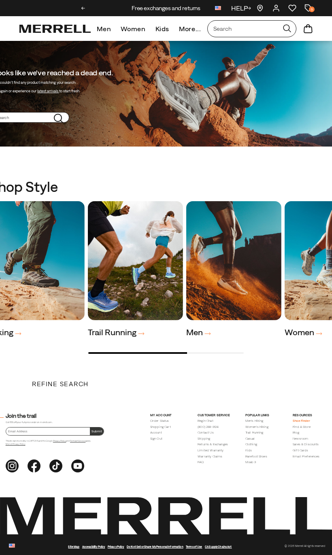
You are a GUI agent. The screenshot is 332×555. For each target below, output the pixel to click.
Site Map (73, 546)
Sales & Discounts (306, 444)
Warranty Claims (210, 456)
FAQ (201, 462)
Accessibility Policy (93, 546)
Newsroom (300, 438)
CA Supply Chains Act (218, 546)
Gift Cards (301, 450)
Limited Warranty (210, 450)
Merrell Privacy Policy (16, 444)
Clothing (251, 444)
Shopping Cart (160, 427)
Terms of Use (194, 546)
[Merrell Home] (55, 29)
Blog (296, 432)
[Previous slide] (83, 8)
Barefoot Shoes (256, 456)
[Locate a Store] (260, 8)
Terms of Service (77, 441)
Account (156, 432)
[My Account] (276, 8)
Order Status (159, 421)
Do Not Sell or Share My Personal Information (155, 546)
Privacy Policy (59, 441)
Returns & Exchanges (213, 444)
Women (133, 28)
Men (104, 28)
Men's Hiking (254, 421)
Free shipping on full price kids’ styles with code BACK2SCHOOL (166, 8)
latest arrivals (48, 91)
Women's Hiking (256, 427)
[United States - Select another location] (218, 9)
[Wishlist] (292, 8)
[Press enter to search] (287, 29)
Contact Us (206, 432)
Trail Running (113, 332)
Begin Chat (205, 421)
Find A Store (302, 427)
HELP (239, 8)
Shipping (204, 438)
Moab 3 (250, 462)
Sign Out (156, 438)
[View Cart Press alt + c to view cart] (308, 29)
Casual (250, 438)
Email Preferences (306, 456)
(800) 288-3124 (208, 427)
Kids (162, 28)
